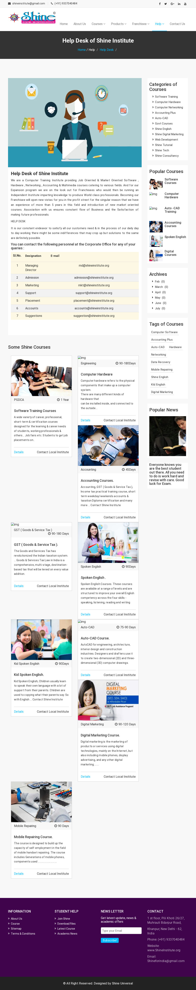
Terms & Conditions (23, 933)
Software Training (166, 96)
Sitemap (16, 928)
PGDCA (19, 400)
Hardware (175, 347)
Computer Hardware (97, 374)
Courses (97, 24)
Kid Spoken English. (29, 675)
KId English (158, 384)
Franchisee (139, 24)
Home (64, 24)
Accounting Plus (165, 112)
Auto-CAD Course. (95, 638)
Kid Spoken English (26, 663)
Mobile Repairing (25, 826)
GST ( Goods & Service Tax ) (33, 530)
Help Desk (107, 50)
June (160, 303)
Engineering (88, 363)
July (160, 308)
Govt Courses (164, 123)
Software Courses (171, 181)
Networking (158, 354)
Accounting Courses (173, 224)
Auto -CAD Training (172, 209)
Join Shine (63, 918)
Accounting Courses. (97, 481)
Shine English (163, 129)
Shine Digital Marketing (169, 134)
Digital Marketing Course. (100, 735)
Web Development (166, 139)
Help (158, 24)
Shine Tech (162, 150)
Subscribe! (110, 940)
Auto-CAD (87, 627)
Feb (160, 281)
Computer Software (164, 332)
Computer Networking (169, 107)
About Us (80, 24)
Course (15, 923)
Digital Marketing (92, 724)
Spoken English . (93, 578)
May (160, 297)
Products (117, 24)
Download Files (66, 923)
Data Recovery (160, 362)
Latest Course (66, 928)
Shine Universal (122, 983)
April (160, 292)
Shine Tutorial (163, 145)
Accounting (88, 469)
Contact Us (177, 24)
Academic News (67, 933)
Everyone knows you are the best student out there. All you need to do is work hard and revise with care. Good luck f (166, 474)
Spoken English (91, 566)
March (161, 287)
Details (19, 452)
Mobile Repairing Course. (33, 837)
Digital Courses (170, 253)
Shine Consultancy (167, 155)
